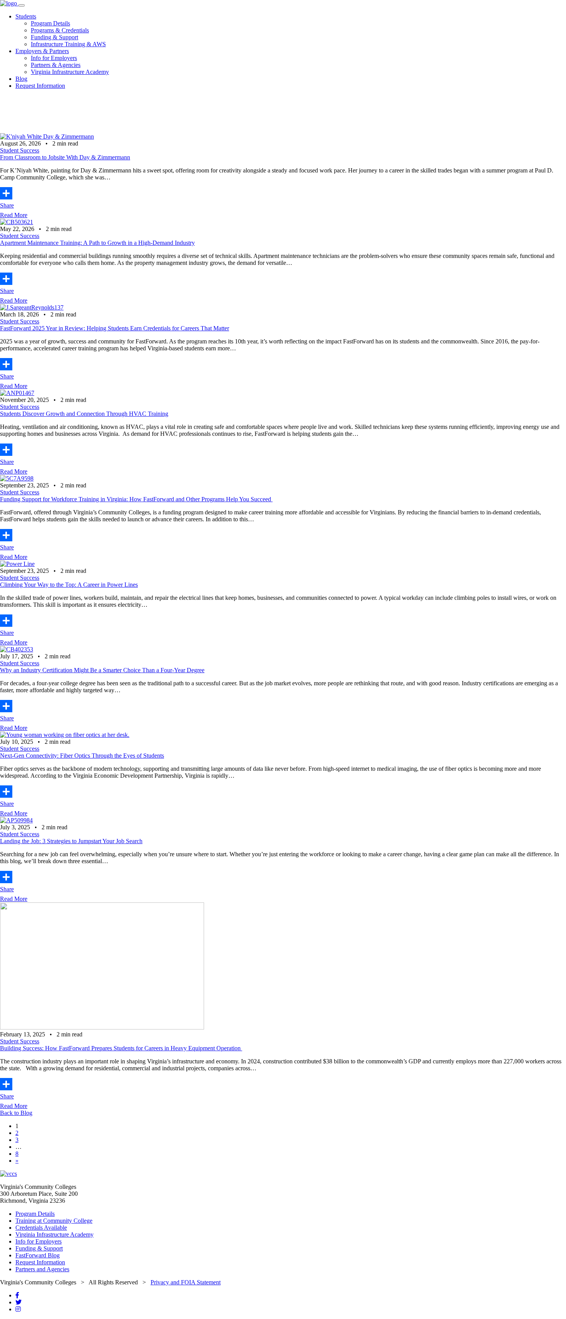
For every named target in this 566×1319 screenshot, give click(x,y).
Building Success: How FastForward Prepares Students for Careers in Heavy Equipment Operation (121, 1048)
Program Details (50, 23)
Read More (13, 215)
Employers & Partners (42, 51)
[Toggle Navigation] (21, 5)
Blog (21, 78)
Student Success (19, 150)
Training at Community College (53, 1220)
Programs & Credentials (60, 30)
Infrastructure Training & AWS (68, 44)
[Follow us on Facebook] (17, 1295)
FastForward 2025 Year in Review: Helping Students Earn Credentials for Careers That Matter (114, 328)
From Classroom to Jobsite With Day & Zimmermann (65, 157)
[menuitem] (290, 30)
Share (7, 205)
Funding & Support (54, 37)
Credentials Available (41, 1227)
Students (25, 16)
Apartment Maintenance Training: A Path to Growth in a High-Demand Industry (97, 242)
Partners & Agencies (55, 65)
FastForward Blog (37, 1255)
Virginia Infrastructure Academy (70, 72)
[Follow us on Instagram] (18, 1309)
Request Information (40, 85)
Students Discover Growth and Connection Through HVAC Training (84, 413)
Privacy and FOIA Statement (186, 1282)
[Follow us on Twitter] (18, 1302)
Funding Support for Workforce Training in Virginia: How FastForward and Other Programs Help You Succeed (136, 499)
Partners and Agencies (42, 1269)
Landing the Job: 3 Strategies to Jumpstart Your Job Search (71, 841)
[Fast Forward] (9, 3)
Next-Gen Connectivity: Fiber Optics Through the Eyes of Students (82, 755)
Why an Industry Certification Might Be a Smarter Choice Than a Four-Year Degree (102, 670)
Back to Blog (16, 1113)
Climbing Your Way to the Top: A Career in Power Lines (69, 584)
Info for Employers (54, 58)
